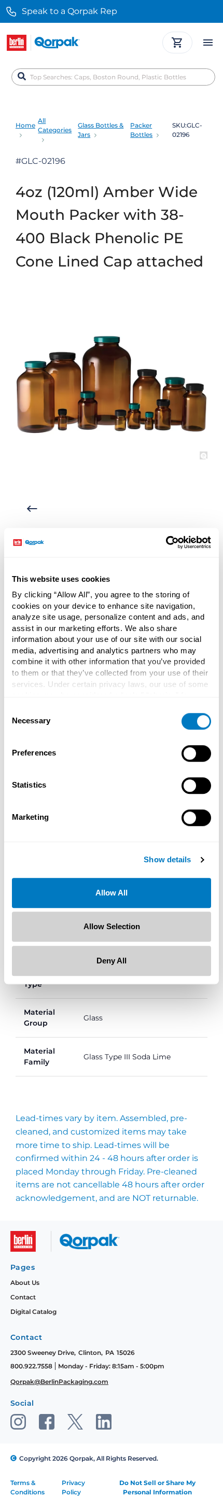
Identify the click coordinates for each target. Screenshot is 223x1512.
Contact (23, 1297)
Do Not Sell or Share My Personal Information (157, 1487)
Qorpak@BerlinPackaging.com (59, 1381)
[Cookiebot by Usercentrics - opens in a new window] (165, 542)
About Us (24, 1282)
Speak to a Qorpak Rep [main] (69, 11)
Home (25, 125)
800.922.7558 (31, 1366)
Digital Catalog (33, 1311)
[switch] (196, 753)
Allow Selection (111, 926)
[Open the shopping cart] (177, 42)
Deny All (111, 960)
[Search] (21, 77)
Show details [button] (167, 860)
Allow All (111, 892)
